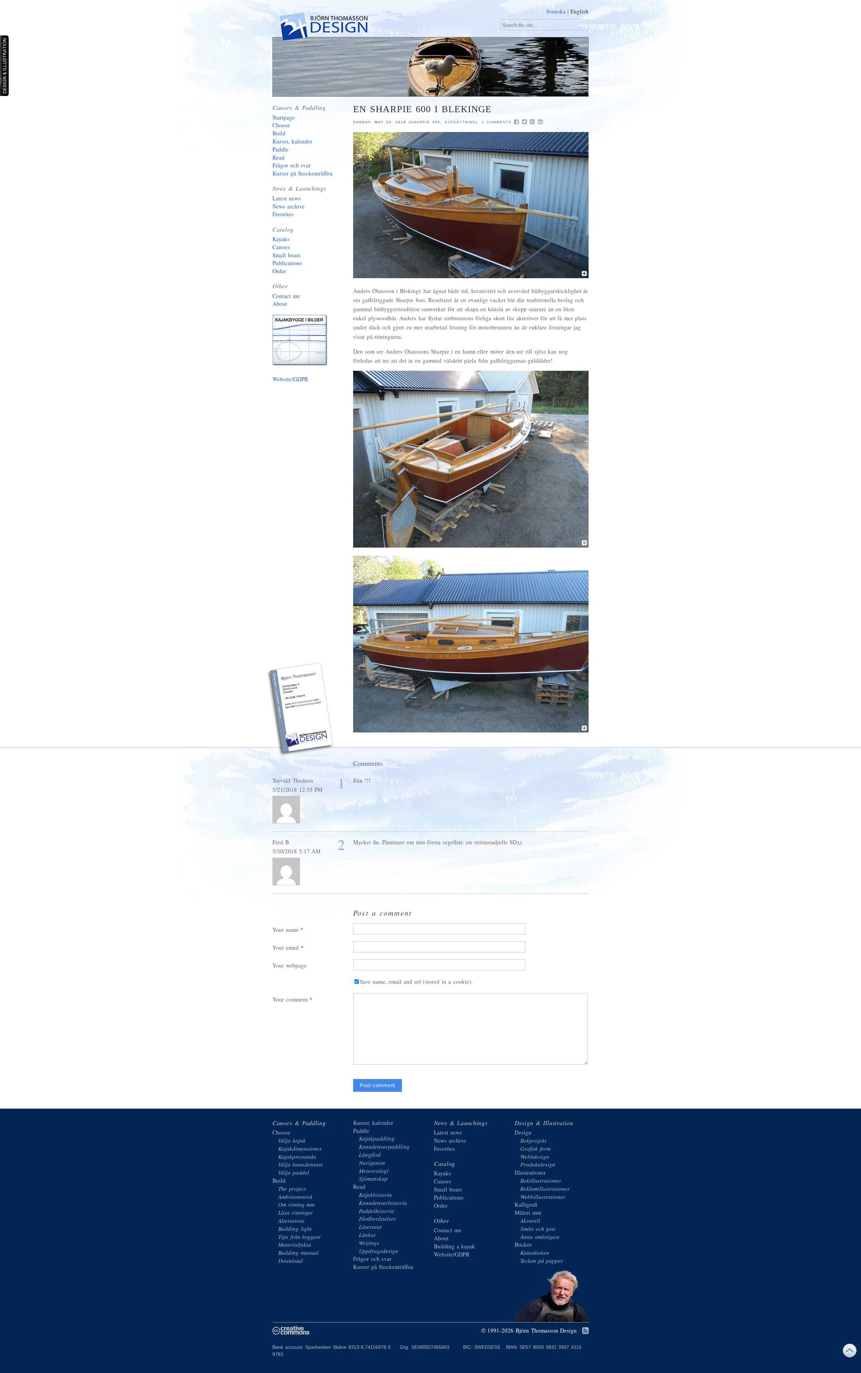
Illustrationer (530, 1172)
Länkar (367, 1235)
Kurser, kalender (292, 141)
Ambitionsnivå (295, 1197)
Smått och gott (537, 1229)
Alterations (291, 1220)
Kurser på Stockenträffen (302, 173)
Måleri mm (528, 1212)
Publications (287, 263)
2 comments (497, 122)
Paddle (280, 149)
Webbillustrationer (542, 1197)
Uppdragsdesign (378, 1251)
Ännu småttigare (540, 1237)
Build (279, 133)
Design (523, 1132)
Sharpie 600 (425, 122)
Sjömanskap (373, 1178)
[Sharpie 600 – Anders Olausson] (471, 276)
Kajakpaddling (377, 1138)
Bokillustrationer (540, 1180)
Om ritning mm (296, 1204)
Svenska (556, 11)
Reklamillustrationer (545, 1188)
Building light (295, 1229)
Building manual (298, 1252)
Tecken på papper (541, 1261)
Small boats (286, 255)
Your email (285, 947)
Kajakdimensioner (300, 1148)
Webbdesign (534, 1156)
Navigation (372, 1163)
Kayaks (281, 239)
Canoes (281, 247)
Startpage (283, 117)
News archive (288, 206)
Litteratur (370, 1227)
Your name (285, 930)
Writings (369, 1243)
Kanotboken (534, 1252)
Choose (281, 125)
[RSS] (585, 1331)
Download (290, 1261)
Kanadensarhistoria (383, 1203)
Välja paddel (293, 1172)
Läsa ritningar (295, 1212)
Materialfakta (294, 1244)
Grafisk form (535, 1148)
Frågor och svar (291, 165)
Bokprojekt (533, 1140)
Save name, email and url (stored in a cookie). (416, 981)
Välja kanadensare (300, 1164)
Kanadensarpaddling (384, 1146)
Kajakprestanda (297, 1156)
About (279, 303)
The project (292, 1188)
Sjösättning (460, 122)
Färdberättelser (377, 1218)
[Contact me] (301, 710)
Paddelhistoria (376, 1211)
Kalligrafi (526, 1204)
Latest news (286, 198)
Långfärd (370, 1154)
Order (279, 271)
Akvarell (530, 1220)
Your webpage (289, 965)
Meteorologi (373, 1171)
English (579, 11)
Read (278, 157)
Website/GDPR (290, 379)
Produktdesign (537, 1164)
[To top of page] (849, 1352)
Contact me (286, 296)
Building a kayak (301, 341)
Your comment (290, 999)
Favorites (283, 214)
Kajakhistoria (375, 1195)
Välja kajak (292, 1140)
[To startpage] (323, 28)
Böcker (523, 1244)
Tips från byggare (299, 1237)
